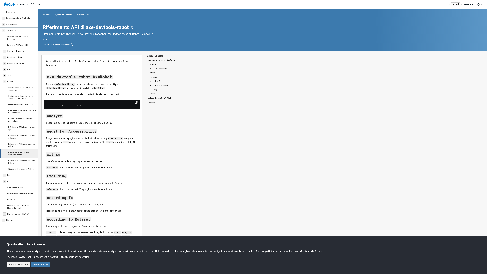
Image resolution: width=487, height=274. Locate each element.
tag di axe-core (87, 210)
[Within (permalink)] (45, 154)
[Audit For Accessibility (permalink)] (45, 131)
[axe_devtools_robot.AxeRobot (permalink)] (45, 77)
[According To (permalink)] (45, 197)
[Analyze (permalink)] (45, 116)
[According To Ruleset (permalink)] (45, 219)
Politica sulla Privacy (311, 251)
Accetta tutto (40, 264)
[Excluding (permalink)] (45, 176)
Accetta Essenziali (18, 264)
